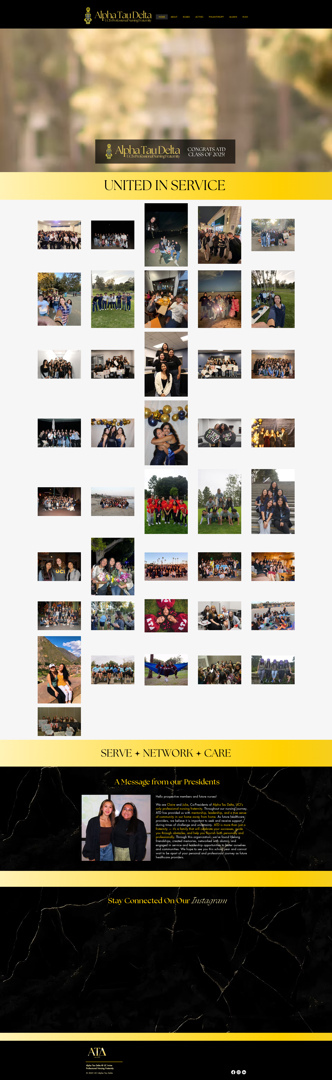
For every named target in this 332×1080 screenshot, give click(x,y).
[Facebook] (233, 1072)
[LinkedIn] (244, 1072)
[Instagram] (239, 1072)
